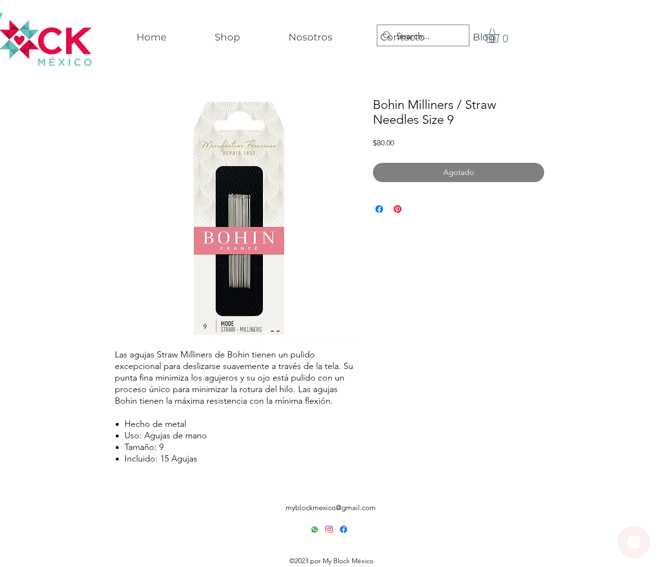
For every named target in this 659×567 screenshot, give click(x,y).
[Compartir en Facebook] (379, 209)
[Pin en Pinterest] (397, 209)
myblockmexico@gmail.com (331, 507)
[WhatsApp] (314, 529)
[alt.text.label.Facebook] (343, 529)
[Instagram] (329, 529)
